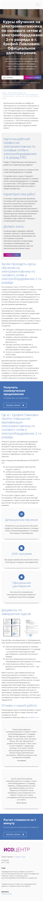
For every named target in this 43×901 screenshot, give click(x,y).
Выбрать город (20, 857)
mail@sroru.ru (33, 717)
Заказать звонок (13, 405)
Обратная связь (7, 894)
